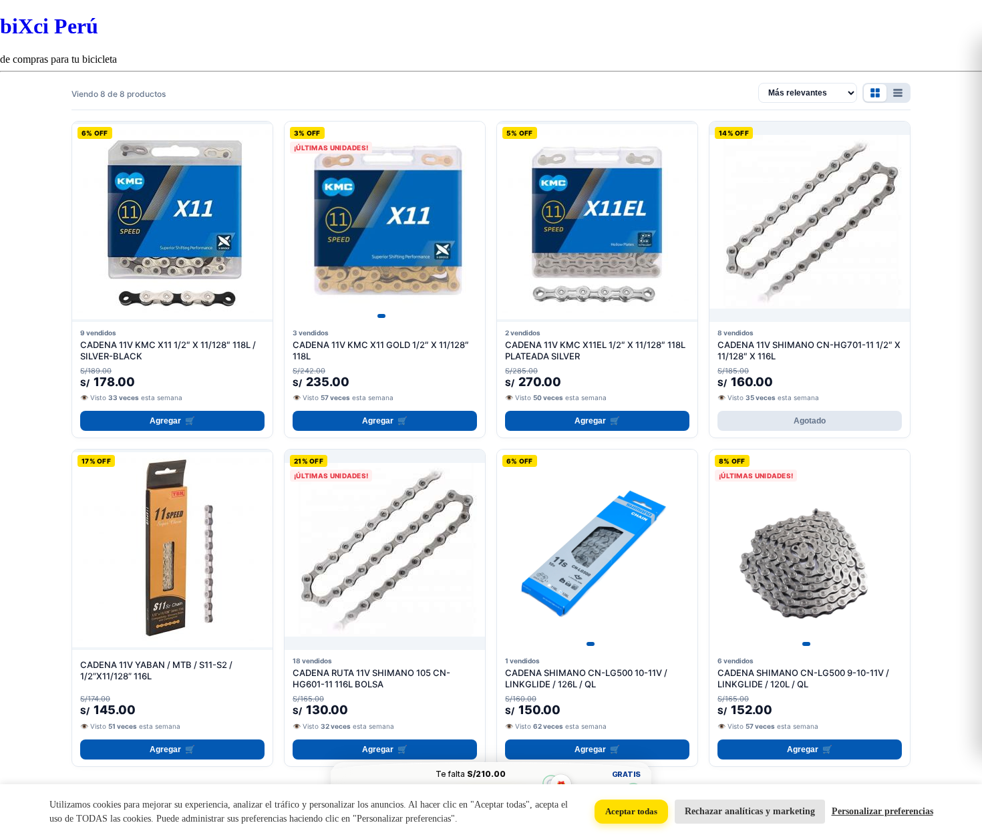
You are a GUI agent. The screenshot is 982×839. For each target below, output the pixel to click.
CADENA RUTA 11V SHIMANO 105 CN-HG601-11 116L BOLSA (371, 678)
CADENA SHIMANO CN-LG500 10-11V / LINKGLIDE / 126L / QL (586, 678)
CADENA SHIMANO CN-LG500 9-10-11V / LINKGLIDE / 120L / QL (803, 678)
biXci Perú (49, 26)
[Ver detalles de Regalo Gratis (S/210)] (550, 784)
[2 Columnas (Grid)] (875, 93)
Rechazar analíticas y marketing (750, 811)
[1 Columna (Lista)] (897, 93)
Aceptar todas (631, 811)
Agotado (810, 421)
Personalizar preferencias (882, 811)
